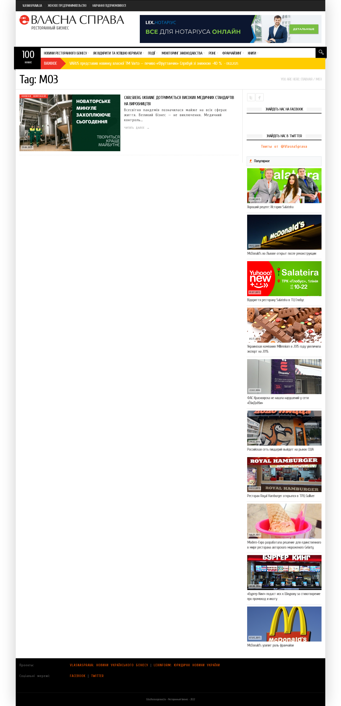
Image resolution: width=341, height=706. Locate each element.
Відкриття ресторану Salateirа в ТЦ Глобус (275, 300)
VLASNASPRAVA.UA (32, 5)
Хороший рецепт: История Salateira (270, 207)
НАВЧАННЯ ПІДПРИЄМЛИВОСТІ (109, 5)
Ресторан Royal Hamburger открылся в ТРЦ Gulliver (281, 496)
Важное (50, 63)
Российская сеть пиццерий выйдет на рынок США (280, 449)
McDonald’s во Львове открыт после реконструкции (281, 253)
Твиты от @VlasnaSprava (284, 146)
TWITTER (97, 676)
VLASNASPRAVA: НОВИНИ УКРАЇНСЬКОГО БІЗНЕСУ (109, 665)
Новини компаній (33, 96)
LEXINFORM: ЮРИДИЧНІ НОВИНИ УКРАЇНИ (187, 665)
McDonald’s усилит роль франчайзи (270, 645)
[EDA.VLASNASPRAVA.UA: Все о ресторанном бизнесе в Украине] (72, 22)
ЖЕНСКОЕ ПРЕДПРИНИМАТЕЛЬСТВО (67, 5)
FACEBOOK (78, 676)
